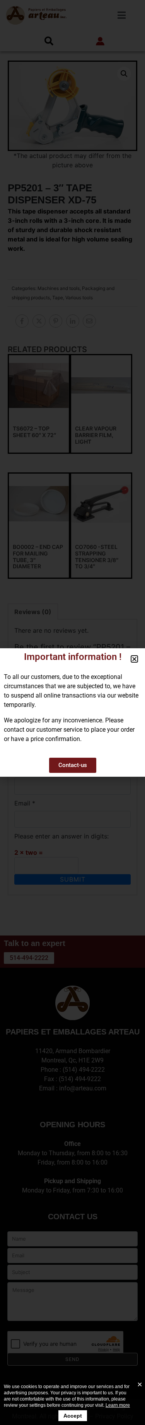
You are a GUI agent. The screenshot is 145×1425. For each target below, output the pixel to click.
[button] (134, 659)
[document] (72, 712)
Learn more (118, 1405)
